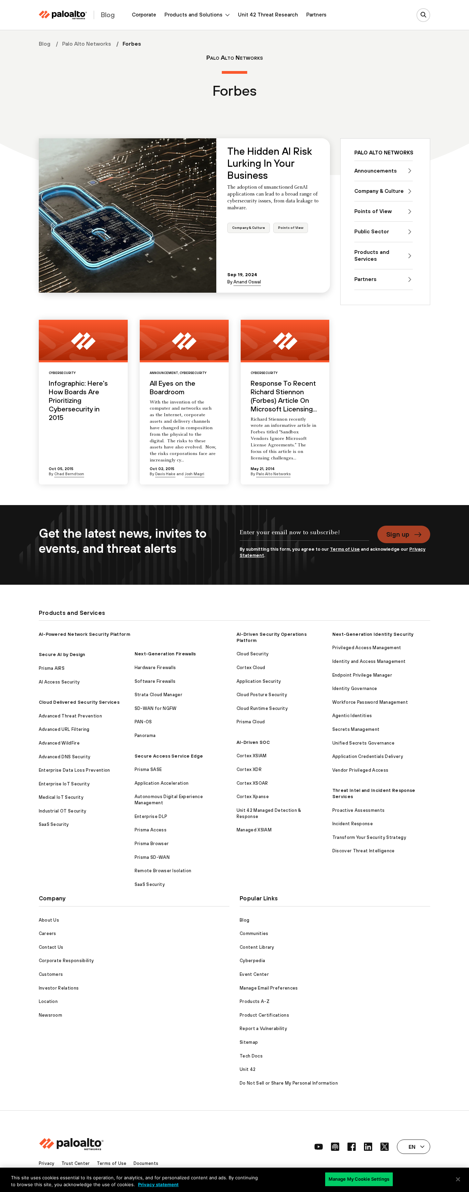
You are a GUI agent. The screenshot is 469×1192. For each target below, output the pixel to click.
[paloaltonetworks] (63, 15)
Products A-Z (255, 1001)
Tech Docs (251, 1056)
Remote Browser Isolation (163, 870)
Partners (316, 14)
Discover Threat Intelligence (363, 850)
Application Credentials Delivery (367, 756)
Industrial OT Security (63, 811)
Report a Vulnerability (263, 1028)
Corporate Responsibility (66, 960)
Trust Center (75, 1163)
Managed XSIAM (254, 829)
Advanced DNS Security (65, 756)
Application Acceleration (162, 783)
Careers (47, 933)
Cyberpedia (252, 960)
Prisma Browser (152, 843)
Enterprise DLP (151, 816)
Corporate (144, 14)
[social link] (318, 1147)
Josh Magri (194, 474)
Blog (44, 43)
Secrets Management (356, 729)
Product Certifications (264, 1015)
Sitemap (249, 1042)
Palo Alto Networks (86, 43)
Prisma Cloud (251, 721)
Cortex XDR (249, 769)
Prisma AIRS (52, 668)
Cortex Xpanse (253, 796)
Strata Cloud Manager (158, 694)
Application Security (259, 681)
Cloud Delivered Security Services (79, 702)
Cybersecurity (62, 373)
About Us (49, 920)
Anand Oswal (247, 281)
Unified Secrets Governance (363, 743)
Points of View (290, 228)
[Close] (458, 1179)
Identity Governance (354, 688)
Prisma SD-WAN (152, 857)
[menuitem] (144, 15)
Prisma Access (151, 829)
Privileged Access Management (366, 647)
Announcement (164, 373)
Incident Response (352, 823)
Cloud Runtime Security (262, 708)
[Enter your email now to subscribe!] (304, 536)
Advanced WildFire (59, 743)
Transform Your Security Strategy (369, 837)
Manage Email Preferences (269, 988)
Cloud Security (252, 653)
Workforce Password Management (370, 702)
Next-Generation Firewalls (165, 653)
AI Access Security (59, 682)
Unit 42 (247, 1069)
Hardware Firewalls (155, 667)
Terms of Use (345, 549)
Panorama (145, 735)
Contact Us (51, 947)
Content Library (257, 947)
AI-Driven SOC (253, 742)
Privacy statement (158, 1184)
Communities (254, 933)
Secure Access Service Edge (169, 756)
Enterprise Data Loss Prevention (74, 770)
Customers (51, 974)
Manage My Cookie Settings (359, 1179)
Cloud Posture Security (262, 694)
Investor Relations (59, 988)
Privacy (47, 1163)
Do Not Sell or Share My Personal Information (289, 1083)
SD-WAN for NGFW (156, 708)
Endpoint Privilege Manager (362, 675)
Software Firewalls (155, 681)
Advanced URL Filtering (64, 729)
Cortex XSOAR (252, 783)
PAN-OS (143, 721)
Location (48, 1001)
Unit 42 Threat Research (268, 14)
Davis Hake (165, 474)
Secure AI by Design (62, 654)
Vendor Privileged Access (360, 770)
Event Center (254, 974)
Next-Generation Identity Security (373, 634)
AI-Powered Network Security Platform (84, 634)
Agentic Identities (352, 715)
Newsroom (50, 1015)
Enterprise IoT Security (64, 783)
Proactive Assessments (358, 810)
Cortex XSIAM (252, 755)
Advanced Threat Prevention (70, 715)
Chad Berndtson (69, 474)
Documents (146, 1163)
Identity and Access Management (369, 661)
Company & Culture (248, 228)
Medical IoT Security (61, 797)
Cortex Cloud (251, 667)
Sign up (397, 534)
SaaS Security (54, 824)
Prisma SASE (148, 769)
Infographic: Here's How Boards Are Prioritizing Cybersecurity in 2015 (78, 400)
